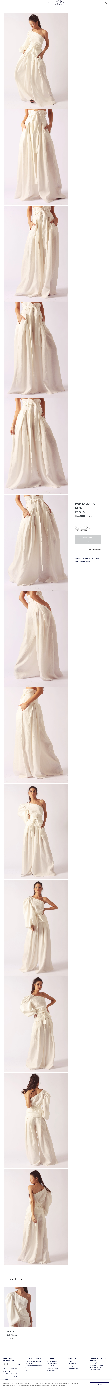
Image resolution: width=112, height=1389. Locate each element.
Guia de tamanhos (88, 559)
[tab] (78, 559)
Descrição (78, 559)
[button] (77, 527)
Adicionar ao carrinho (88, 540)
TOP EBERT (11, 1331)
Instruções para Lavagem (82, 561)
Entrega (98, 559)
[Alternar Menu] (5, 3)
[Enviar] (18, 1364)
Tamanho (77, 524)
